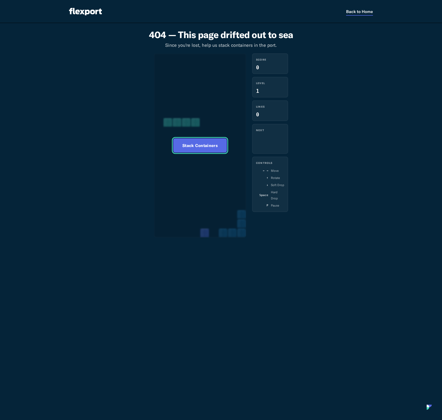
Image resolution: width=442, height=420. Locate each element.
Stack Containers (200, 145)
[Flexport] (85, 11)
